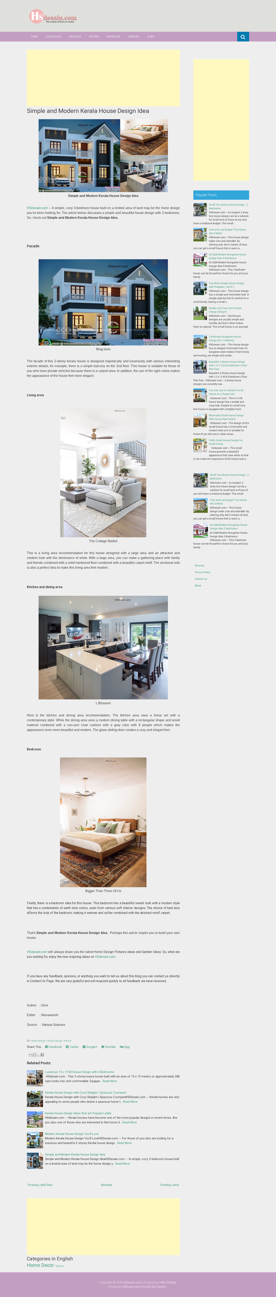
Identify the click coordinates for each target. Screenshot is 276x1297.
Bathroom (113, 36)
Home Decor (40, 1265)
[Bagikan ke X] (38, 1055)
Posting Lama (169, 1185)
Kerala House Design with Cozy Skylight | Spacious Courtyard (85, 1092)
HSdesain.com (37, 952)
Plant (151, 36)
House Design (54, 1040)
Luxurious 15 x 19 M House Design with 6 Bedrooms (79, 1072)
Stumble (110, 1047)
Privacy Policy (202, 572)
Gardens (133, 36)
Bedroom (75, 36)
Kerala (67, 1040)
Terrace (59, 1266)
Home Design (37, 1040)
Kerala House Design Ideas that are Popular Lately (78, 1113)
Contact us (201, 579)
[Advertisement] (103, 78)
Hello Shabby (167, 1282)
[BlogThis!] (35, 1055)
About (198, 585)
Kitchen (94, 36)
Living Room (53, 36)
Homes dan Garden (153, 1286)
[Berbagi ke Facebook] (42, 1055)
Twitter (73, 1047)
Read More (110, 1081)
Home (34, 36)
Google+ (91, 1047)
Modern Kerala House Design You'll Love (72, 1134)
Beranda (106, 1185)
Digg (126, 1047)
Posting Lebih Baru (40, 1185)
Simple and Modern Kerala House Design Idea (88, 110)
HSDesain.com (37, 208)
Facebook (55, 1047)
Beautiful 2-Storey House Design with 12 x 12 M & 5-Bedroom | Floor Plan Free (228, 365)
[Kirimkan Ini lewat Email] (31, 1055)
